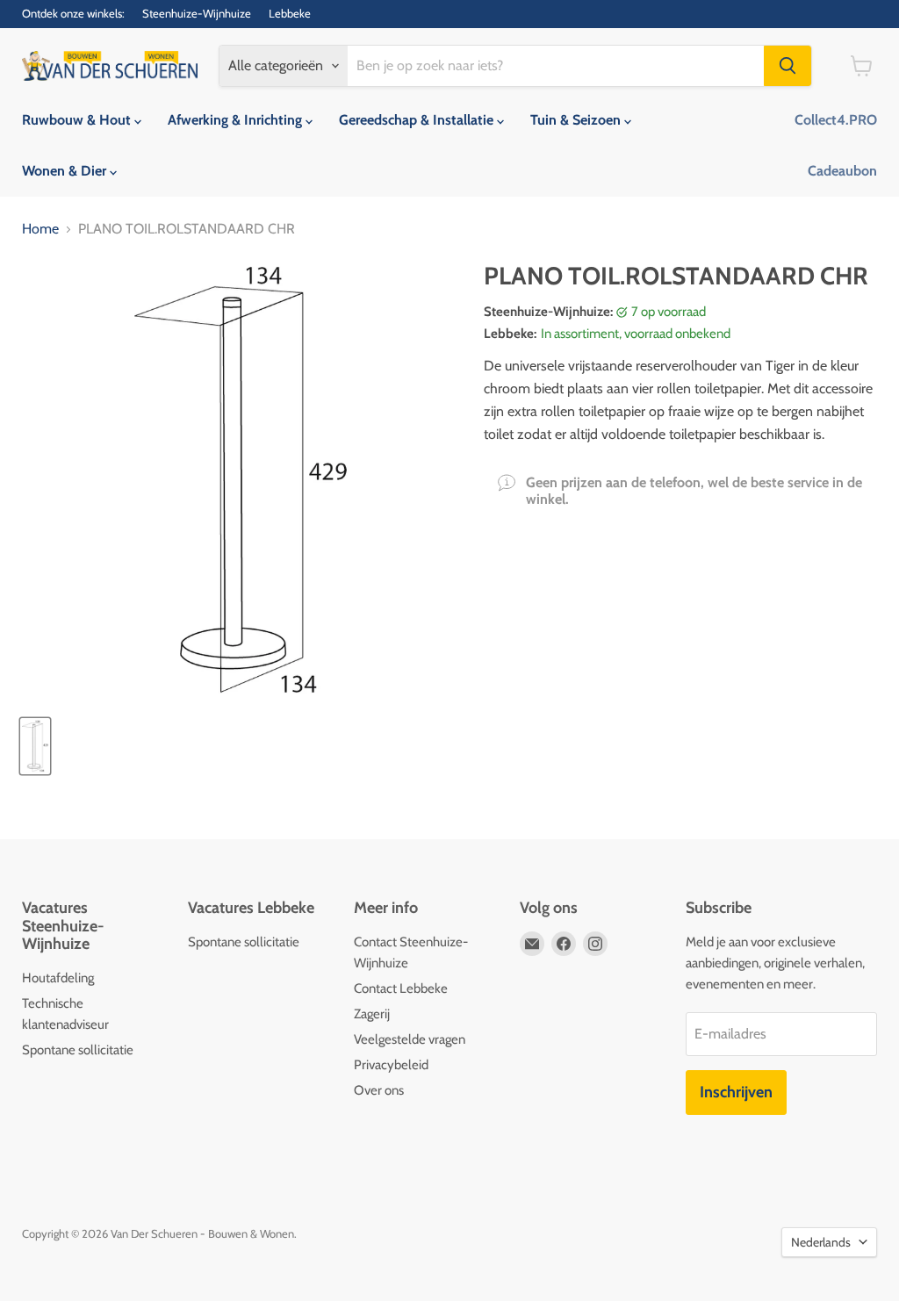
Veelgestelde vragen (409, 1039)
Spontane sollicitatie (77, 1050)
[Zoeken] (787, 66)
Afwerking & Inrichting (237, 119)
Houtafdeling (58, 978)
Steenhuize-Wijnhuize (196, 13)
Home (40, 229)
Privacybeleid (391, 1065)
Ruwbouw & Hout (78, 119)
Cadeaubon (842, 170)
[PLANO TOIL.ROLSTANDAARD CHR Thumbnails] (35, 746)
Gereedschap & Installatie (418, 119)
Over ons (379, 1090)
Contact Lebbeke (401, 988)
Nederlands (821, 1242)
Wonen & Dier (66, 170)
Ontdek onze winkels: (73, 13)
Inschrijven (736, 1092)
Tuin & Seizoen (577, 119)
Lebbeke (290, 13)
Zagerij (372, 1014)
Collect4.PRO (836, 119)
